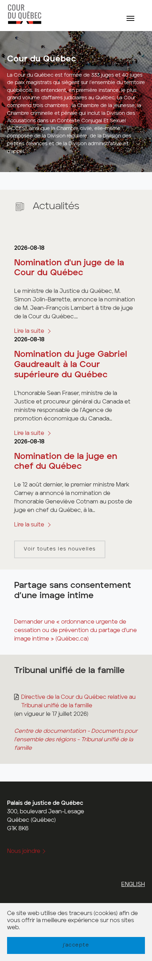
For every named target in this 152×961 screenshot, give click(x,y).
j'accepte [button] (76, 945)
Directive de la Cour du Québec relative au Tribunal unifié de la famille (78, 702)
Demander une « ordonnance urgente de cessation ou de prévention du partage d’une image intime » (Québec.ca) (75, 630)
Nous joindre (23, 851)
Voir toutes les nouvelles (60, 549)
